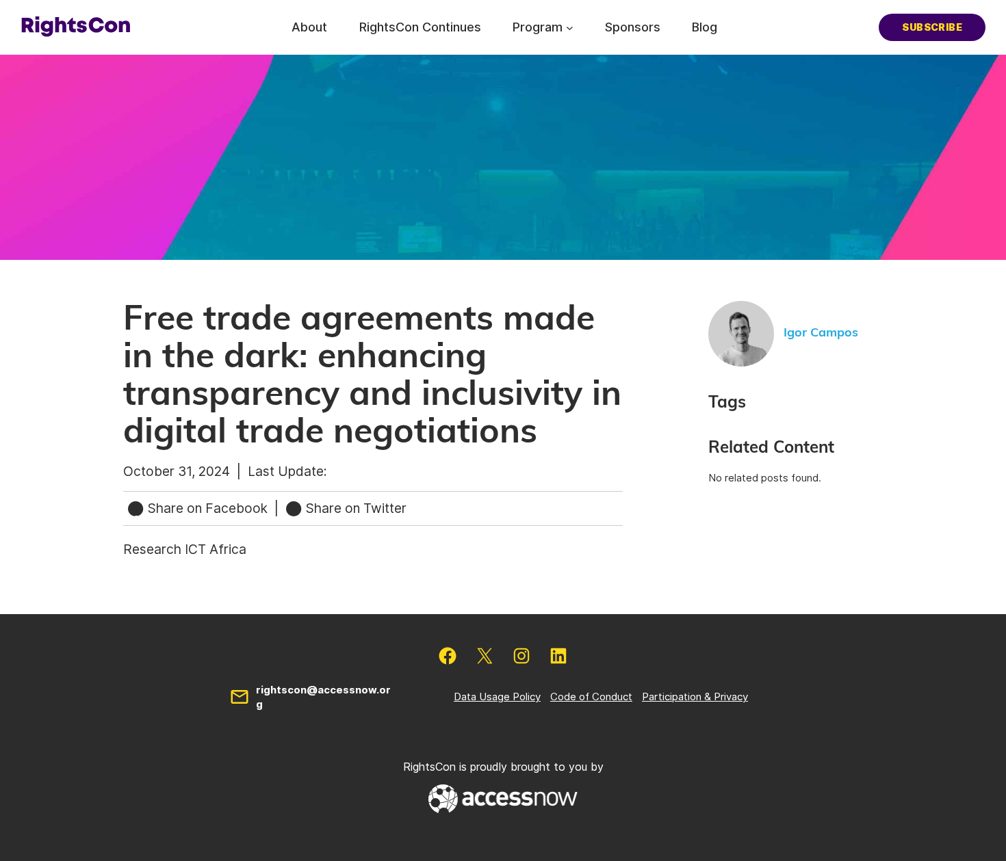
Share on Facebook (207, 508)
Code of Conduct (591, 696)
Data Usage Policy (497, 696)
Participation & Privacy (695, 696)
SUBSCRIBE (932, 27)
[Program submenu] (569, 27)
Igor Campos (821, 333)
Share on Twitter (354, 508)
